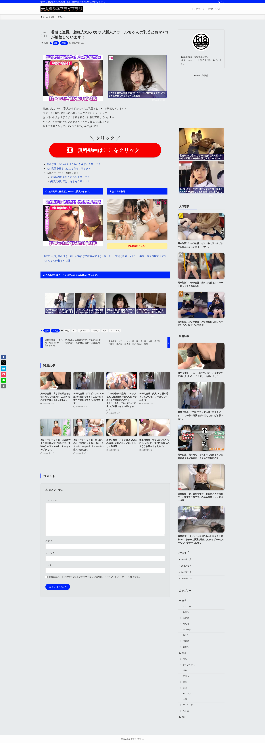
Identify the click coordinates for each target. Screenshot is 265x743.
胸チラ (186, 635)
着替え (64, 43)
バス (185, 659)
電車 (185, 682)
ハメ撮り (187, 711)
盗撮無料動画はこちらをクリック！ (70, 177)
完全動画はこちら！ (137, 246)
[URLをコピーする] (3, 386)
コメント (51, 500)
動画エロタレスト (159, 100)
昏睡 (185, 688)
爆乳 (67, 331)
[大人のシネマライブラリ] (61, 9)
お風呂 (186, 612)
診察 (185, 699)
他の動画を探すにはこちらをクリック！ (69, 168)
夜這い (186, 676)
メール (50, 553)
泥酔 (185, 670)
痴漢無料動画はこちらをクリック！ (70, 181)
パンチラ (187, 630)
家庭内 (186, 624)
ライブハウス (189, 665)
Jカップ (95, 331)
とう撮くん (83, 331)
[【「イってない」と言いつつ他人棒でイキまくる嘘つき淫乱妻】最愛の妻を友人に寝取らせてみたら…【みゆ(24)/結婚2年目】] (137, 219)
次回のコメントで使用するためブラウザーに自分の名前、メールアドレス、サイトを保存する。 (95, 577)
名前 (48, 541)
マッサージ (188, 705)
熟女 (184, 717)
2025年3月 (186, 559)
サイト (48, 565)
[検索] (223, 1)
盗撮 (56, 43)
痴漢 (184, 653)
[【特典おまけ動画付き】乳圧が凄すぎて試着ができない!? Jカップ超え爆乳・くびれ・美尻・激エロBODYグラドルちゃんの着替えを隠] (73, 245)
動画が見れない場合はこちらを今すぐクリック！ (74, 164)
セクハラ (187, 693)
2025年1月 (186, 572)
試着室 (186, 641)
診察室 (186, 618)
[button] (3, 357)
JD (74, 331)
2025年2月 (186, 566)
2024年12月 (187, 578)
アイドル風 (115, 331)
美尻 (104, 331)
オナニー (187, 606)
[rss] (219, 1)
